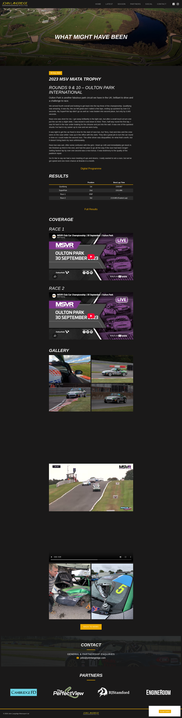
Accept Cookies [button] (165, 711)
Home (98, 4)
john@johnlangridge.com (93, 658)
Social (148, 4)
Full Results (91, 209)
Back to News (91, 627)
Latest (109, 4)
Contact (161, 4)
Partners (135, 4)
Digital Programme (91, 168)
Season (122, 4)
